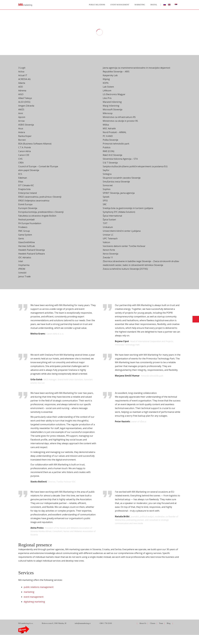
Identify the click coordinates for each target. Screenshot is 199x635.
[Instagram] (129, 623)
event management (33, 596)
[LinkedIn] (124, 623)
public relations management (38, 587)
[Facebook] (120, 623)
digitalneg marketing (34, 601)
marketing (29, 591)
